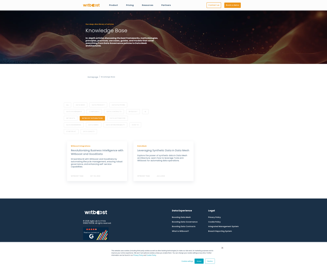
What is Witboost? (180, 231)
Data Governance (74, 111)
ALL (67, 105)
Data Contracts (114, 111)
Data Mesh (80, 105)
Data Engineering (73, 125)
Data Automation (117, 118)
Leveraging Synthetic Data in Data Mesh (163, 150)
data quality (89, 131)
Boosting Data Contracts (183, 226)
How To (135, 125)
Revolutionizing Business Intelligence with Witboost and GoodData (97, 152)
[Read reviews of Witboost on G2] (99, 233)
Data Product (98, 105)
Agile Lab (94, 221)
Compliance (94, 111)
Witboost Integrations (92, 118)
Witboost (133, 111)
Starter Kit (71, 131)
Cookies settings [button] (187, 261)
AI (145, 111)
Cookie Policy (151, 255)
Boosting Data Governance (184, 222)
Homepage (93, 77)
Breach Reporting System (220, 231)
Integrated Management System (223, 226)
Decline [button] (210, 261)
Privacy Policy (138, 255)
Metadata (70, 118)
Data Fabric (93, 125)
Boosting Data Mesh (181, 217)
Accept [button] (199, 261)
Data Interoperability (115, 125)
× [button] (222, 247)
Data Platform (118, 105)
